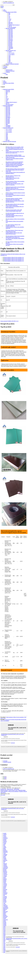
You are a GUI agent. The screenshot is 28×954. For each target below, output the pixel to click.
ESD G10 (10, 23)
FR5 (9, 14)
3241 (9, 58)
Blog (7, 74)
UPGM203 (10, 47)
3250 (9, 61)
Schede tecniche (9, 69)
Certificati (8, 72)
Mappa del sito (10, 789)
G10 (9, 16)
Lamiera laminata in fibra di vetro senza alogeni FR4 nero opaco (14, 233)
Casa (4, 9)
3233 (9, 55)
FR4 (9, 13)
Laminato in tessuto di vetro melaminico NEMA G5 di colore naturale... (14, 166)
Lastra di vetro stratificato (13, 791)
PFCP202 (10, 43)
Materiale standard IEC (10, 28)
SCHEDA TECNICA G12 (12, 321)
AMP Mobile (16, 789)
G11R (9, 20)
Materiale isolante (21, 790)
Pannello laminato (4, 790)
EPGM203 (10, 40)
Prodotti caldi (3, 789)
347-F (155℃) (11, 53)
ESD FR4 (10, 22)
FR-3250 (10, 62)
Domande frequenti (7, 762)
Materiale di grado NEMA (11, 12)
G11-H (9, 19)
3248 (9, 60)
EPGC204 (10, 33)
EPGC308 (10, 36)
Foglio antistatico (4, 791)
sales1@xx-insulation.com (8, 768)
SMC (9, 49)
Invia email (3, 794)
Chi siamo (5, 66)
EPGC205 (10, 34)
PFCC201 (10, 41)
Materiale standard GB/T (11, 50)
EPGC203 (10, 31)
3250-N (10, 51)
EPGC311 (10, 38)
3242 (9, 59)
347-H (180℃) (11, 54)
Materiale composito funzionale (12, 63)
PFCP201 (10, 42)
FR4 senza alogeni (12, 27)
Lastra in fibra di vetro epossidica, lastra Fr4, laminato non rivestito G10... (15, 152)
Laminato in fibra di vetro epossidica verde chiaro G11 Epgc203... (14, 184)
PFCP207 (10, 45)
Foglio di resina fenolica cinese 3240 (13, 211)
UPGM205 (10, 48)
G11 (9, 17)
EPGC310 (10, 37)
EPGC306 (10, 35)
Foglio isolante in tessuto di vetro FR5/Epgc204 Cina (12, 178)
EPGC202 (10, 30)
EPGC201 (10, 29)
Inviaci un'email (4, 321)
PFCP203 (10, 44)
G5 (9, 15)
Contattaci (5, 67)
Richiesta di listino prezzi (6, 786)
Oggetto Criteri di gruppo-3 (14, 24)
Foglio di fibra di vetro (13, 790)
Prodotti (4, 10)
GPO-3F (10, 26)
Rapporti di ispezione (10, 70)
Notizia (4, 73)
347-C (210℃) (9, 129)
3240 (9, 56)
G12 (9, 21)
